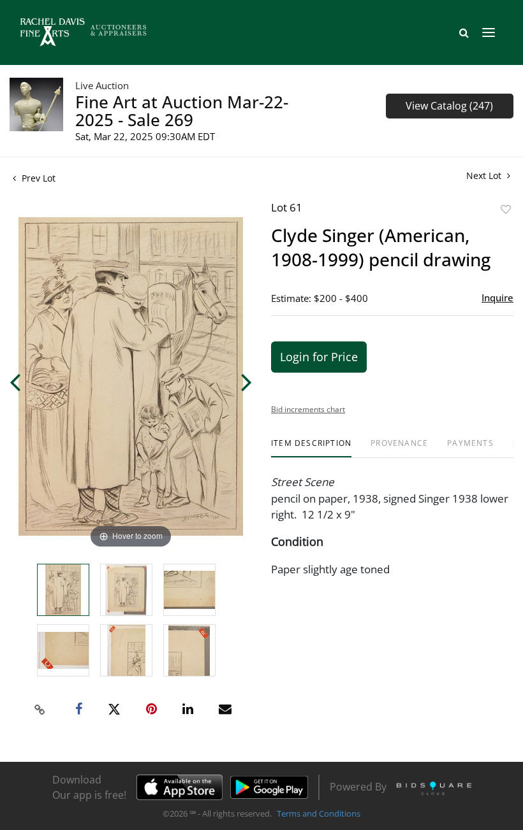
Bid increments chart (308, 409)
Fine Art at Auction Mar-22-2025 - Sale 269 (181, 110)
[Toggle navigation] (488, 32)
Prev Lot (37, 178)
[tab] (311, 448)
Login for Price (319, 356)
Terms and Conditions (318, 813)
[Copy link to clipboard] (40, 709)
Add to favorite (505, 209)
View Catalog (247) (449, 106)
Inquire (497, 297)
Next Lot (485, 175)
